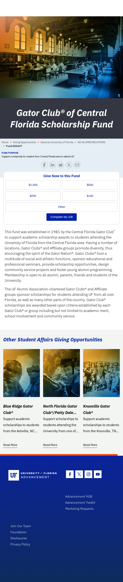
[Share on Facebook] (45, 166)
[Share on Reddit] (61, 166)
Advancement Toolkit (80, 502)
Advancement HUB (78, 496)
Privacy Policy (20, 544)
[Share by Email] (78, 166)
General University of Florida (57, 142)
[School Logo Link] (33, 475)
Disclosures (18, 538)
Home (5, 142)
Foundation (18, 532)
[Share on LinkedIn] (53, 166)
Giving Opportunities (24, 142)
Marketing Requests (79, 508)
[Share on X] (70, 166)
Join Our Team (20, 526)
